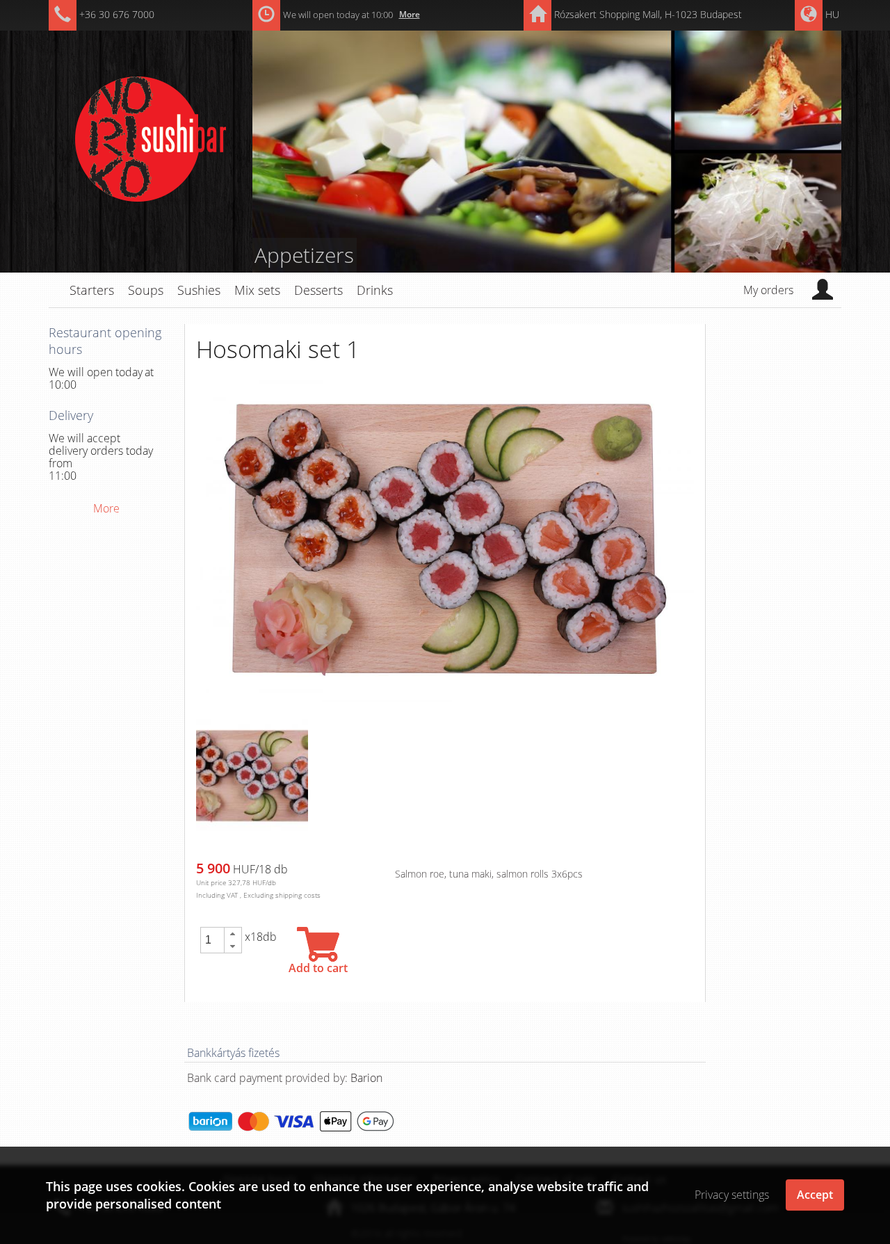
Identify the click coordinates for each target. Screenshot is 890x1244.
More (409, 14)
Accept (815, 1194)
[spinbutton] (212, 940)
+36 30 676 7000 (116, 14)
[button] (233, 934)
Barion (366, 1077)
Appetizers (304, 255)
